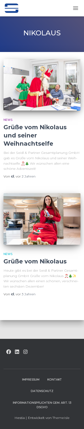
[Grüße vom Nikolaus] (42, 219)
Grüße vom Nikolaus (35, 261)
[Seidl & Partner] (13, 8)
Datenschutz (42, 391)
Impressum (30, 379)
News (8, 120)
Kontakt (54, 379)
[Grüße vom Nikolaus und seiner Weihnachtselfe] (42, 85)
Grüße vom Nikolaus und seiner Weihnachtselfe (35, 135)
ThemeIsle (61, 418)
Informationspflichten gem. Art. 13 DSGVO (42, 405)
